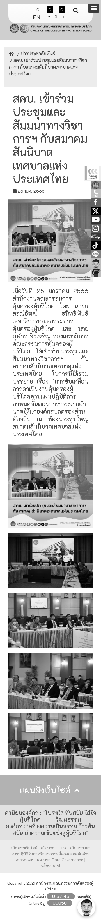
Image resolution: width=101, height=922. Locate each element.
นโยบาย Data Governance (60, 859)
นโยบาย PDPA (54, 848)
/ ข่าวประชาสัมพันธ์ (35, 53)
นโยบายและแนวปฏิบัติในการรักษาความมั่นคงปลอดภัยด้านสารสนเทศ (51, 853)
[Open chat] (86, 907)
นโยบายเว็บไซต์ (25, 848)
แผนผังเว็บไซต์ (46, 790)
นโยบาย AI (50, 865)
